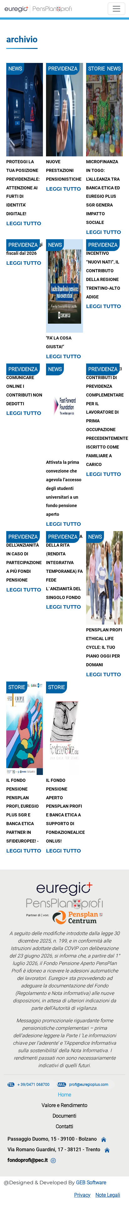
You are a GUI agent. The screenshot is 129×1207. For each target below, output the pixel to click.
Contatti (64, 1126)
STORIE (96, 69)
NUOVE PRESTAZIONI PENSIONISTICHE (63, 170)
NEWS (15, 69)
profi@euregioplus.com (82, 1084)
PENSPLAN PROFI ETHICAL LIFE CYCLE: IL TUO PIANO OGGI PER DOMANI (104, 647)
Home (64, 1095)
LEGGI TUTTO (23, 223)
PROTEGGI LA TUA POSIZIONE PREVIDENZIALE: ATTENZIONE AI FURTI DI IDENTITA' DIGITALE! (23, 187)
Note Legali (107, 1195)
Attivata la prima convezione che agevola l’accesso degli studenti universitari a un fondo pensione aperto (63, 488)
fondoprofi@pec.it (28, 1160)
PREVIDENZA (62, 69)
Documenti (64, 1116)
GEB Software (91, 1183)
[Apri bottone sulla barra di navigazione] (116, 8)
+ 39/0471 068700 (28, 1084)
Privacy (82, 1195)
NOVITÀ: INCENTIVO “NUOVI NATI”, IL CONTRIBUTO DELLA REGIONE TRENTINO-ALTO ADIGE (103, 270)
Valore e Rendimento (64, 1105)
